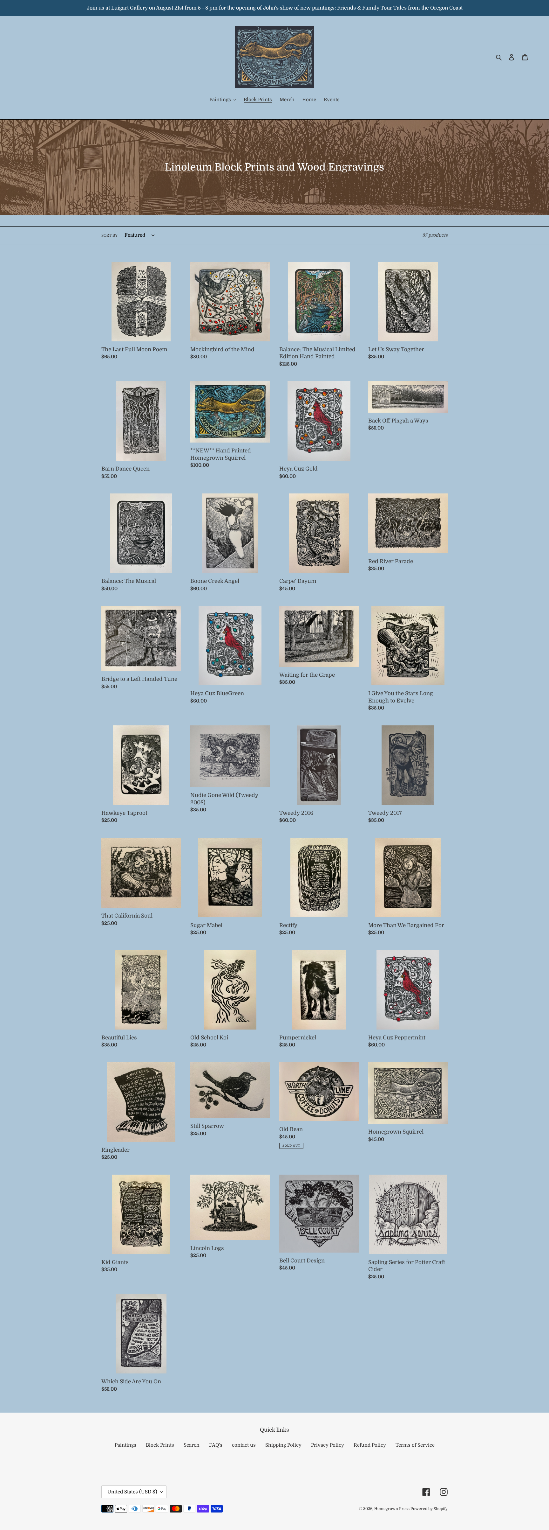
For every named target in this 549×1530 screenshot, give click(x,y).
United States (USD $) (132, 1492)
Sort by (109, 235)
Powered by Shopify (429, 1508)
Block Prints (160, 1445)
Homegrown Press (392, 1508)
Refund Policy (370, 1445)
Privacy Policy (327, 1445)
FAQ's (215, 1445)
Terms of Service (415, 1445)
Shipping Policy (283, 1445)
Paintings (125, 1445)
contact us (244, 1445)
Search (192, 1445)
